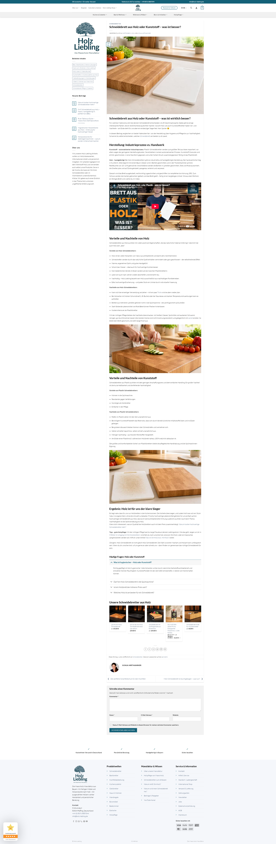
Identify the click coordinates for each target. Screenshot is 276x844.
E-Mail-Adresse (146, 715)
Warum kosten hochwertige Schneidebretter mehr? (88, 103)
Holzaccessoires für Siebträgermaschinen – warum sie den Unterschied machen (89, 139)
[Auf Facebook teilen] (145, 649)
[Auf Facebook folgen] (73, 821)
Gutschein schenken (94, 8)
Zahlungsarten (183, 793)
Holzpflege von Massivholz (154, 775)
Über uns (75, 8)
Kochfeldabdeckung (116, 780)
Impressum (182, 815)
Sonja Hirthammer (144, 33)
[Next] (201, 624)
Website (175, 715)
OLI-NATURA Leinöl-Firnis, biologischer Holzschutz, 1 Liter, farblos (174, 629)
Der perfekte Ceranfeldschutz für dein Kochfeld (127, 679)
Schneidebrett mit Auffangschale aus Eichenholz (155, 626)
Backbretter (113, 775)
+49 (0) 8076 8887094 (80, 813)
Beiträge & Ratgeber (151, 796)
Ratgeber (84, 8)
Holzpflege (178, 15)
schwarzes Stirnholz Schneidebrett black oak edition (136, 626)
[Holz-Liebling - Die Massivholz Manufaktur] (138, 8)
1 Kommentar (84, 123)
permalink (165, 657)
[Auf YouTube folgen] (87, 821)
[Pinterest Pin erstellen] (157, 649)
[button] (191, 8)
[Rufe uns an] (81, 821)
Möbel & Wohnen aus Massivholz (83, 81)
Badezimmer (114, 806)
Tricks (159, 292)
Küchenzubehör (115, 784)
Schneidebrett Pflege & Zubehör (83, 88)
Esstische (112, 810)
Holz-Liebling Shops (109, 8)
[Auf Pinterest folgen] (84, 821)
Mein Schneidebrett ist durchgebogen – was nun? (182, 679)
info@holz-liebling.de (196, 2)
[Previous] (109, 624)
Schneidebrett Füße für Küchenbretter (192, 625)
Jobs (180, 802)
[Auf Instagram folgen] (76, 821)
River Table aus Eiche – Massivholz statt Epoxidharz (88, 120)
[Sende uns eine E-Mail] (79, 821)
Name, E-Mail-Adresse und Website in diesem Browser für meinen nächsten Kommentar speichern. (146, 725)
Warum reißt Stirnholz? (152, 784)
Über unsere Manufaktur (153, 771)
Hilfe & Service (183, 775)
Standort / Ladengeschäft (187, 780)
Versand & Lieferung (185, 789)
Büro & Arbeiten (160, 15)
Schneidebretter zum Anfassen (155, 780)
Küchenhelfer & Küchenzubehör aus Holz (85, 75)
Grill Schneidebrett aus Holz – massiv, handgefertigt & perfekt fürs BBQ (89, 111)
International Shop (185, 784)
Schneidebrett (145, 136)
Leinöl (190, 318)
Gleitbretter (113, 789)
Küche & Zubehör (99, 15)
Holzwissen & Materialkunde (81, 71)
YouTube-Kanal (149, 800)
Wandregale (113, 797)
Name (111, 715)
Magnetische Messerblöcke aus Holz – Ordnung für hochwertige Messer (88, 130)
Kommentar (113, 696)
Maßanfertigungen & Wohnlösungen (84, 78)
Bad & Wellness (119, 15)
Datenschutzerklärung (186, 806)
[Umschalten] (111, 562)
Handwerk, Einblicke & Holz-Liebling (84, 68)
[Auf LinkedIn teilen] (161, 649)
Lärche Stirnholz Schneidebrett (116, 625)
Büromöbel (113, 802)
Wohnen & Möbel (139, 15)
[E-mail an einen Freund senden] (153, 649)
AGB (180, 810)
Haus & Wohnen (115, 793)
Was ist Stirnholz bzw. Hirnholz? (157, 538)
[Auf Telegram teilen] (165, 649)
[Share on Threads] (149, 649)
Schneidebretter (78, 85)
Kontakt (181, 771)
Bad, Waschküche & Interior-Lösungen (84, 64)
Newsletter (182, 797)
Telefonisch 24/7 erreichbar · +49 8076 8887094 (138, 2)
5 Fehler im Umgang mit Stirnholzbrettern (124, 535)
